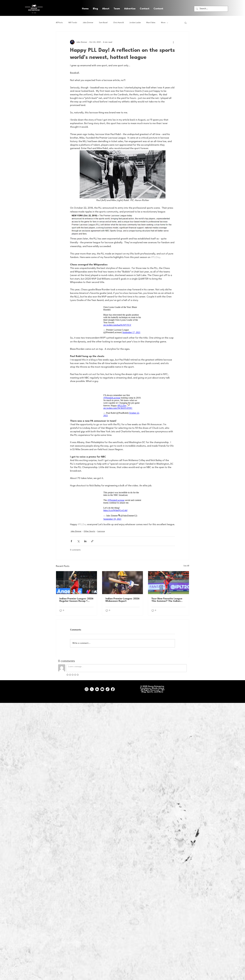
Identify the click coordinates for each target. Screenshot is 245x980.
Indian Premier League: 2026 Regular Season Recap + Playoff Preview (76, 597)
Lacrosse (101, 528)
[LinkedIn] (97, 686)
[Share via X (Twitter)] (78, 538)
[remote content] (122, 318)
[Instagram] (86, 686)
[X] (92, 686)
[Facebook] (113, 686)
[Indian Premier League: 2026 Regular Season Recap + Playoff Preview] (76, 579)
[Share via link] (92, 538)
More (163, 23)
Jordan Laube (135, 23)
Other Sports (89, 528)
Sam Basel (103, 23)
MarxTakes (150, 23)
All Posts (59, 23)
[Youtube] (102, 686)
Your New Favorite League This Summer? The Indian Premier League (166, 597)
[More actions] (173, 42)
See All (186, 563)
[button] (158, 9)
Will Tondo (72, 23)
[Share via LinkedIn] (85, 538)
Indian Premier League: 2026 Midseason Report (122, 597)
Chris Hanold (118, 23)
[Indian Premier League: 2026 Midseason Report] (122, 579)
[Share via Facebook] (71, 538)
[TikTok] (107, 686)
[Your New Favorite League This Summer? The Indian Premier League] (168, 579)
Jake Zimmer (88, 23)
